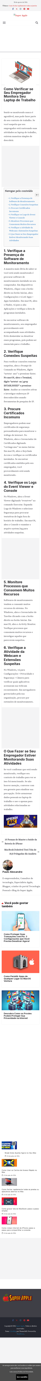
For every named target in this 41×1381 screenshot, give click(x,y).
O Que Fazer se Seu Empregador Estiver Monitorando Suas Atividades (23, 237)
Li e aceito (22, 1377)
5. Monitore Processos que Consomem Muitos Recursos (22, 222)
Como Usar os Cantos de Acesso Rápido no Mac (19, 1171)
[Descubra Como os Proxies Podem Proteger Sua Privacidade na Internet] (20, 992)
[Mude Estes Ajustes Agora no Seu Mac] (20, 1145)
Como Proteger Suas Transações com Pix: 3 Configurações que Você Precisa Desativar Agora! (17, 937)
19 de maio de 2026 (10, 1175)
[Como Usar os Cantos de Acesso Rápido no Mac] (20, 1163)
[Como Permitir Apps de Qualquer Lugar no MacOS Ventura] (20, 952)
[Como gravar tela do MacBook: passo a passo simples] (20, 1201)
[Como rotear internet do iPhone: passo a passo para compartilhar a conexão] (20, 1220)
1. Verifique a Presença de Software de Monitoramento (22, 200)
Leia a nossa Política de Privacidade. (21, 1372)
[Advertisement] (20, 38)
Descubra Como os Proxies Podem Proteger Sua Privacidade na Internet (18, 1015)
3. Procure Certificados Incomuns (19, 209)
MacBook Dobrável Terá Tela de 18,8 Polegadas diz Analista (20, 851)
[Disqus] (20, 1050)
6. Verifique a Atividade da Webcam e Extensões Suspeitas (23, 229)
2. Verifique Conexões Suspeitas (23, 205)
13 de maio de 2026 (10, 1195)
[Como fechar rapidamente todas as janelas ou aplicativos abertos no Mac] (20, 1182)
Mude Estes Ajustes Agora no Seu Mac (20, 1153)
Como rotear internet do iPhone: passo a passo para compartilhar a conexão (18, 1229)
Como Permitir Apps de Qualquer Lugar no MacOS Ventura (17, 978)
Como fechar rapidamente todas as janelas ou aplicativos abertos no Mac (20, 1190)
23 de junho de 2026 (13, 1156)
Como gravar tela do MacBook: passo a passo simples (20, 1210)
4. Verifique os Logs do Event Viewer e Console (22, 216)
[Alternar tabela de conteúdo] (35, 195)
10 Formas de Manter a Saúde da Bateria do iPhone (21, 841)
